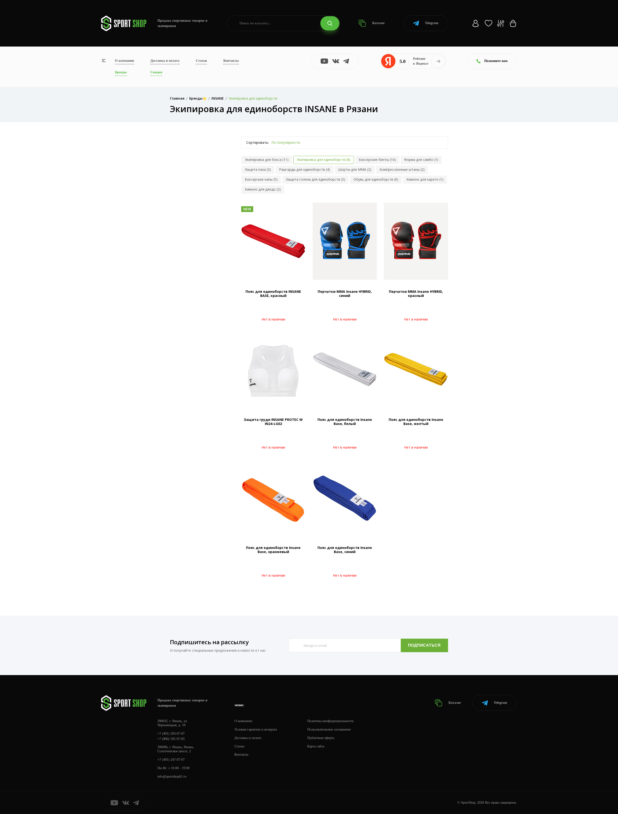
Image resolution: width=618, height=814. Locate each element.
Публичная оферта (320, 738)
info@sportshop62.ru (171, 776)
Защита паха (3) (258, 169)
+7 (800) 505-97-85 (171, 739)
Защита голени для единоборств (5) (315, 179)
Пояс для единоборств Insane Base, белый (344, 421)
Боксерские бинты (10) (377, 159)
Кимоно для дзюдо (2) (263, 189)
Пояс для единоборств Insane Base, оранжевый (273, 549)
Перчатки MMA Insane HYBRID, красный (416, 293)
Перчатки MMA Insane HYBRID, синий (345, 293)
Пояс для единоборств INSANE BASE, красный (273, 293)
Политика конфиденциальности (330, 721)
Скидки (156, 72)
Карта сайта (315, 746)
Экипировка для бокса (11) (266, 159)
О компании (124, 60)
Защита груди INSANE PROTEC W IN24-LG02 (273, 421)
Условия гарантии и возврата (255, 729)
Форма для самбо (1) (421, 159)
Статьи (201, 60)
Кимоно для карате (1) (425, 179)
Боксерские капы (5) (261, 179)
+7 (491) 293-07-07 (171, 733)
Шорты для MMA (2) (354, 169)
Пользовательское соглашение (329, 729)
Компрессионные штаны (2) (402, 169)
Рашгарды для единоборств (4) (304, 169)
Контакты (231, 60)
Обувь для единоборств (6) (375, 179)
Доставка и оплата (164, 60)
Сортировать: (257, 142)
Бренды (121, 72)
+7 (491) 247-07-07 (171, 759)
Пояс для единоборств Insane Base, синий (344, 549)
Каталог (378, 23)
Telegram (431, 23)
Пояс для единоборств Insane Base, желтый (416, 421)
